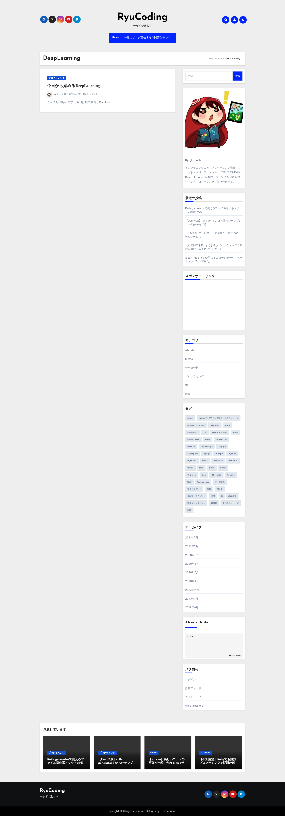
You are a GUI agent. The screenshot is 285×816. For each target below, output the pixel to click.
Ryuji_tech (58, 94)
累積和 (214, 503)
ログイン (190, 679)
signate (191, 475)
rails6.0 (233, 461)
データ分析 (192, 367)
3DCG (190, 418)
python (232, 453)
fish (235, 432)
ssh (204, 475)
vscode (231, 475)
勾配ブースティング (196, 496)
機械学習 (232, 496)
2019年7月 (191, 598)
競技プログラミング (196, 503)
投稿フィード (193, 688)
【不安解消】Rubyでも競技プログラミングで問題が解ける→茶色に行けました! (217, 763)
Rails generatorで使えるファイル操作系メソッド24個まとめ (65, 763)
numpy (219, 453)
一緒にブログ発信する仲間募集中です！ (148, 37)
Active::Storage (196, 425)
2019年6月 (191, 607)
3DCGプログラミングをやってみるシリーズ (218, 418)
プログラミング (56, 78)
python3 (191, 461)
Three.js (216, 475)
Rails (205, 461)
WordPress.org (194, 705)
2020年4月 (192, 581)
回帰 (213, 496)
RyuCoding (142, 17)
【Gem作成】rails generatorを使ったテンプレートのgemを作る (117, 763)
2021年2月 (191, 546)
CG (205, 432)
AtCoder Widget (235, 655)
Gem (207, 439)
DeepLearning (219, 432)
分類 (209, 489)
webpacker (203, 482)
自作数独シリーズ (230, 503)
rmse (190, 468)
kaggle (222, 446)
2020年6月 (192, 563)
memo (189, 359)
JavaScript (207, 446)
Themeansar (168, 811)
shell (223, 468)
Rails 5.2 (218, 461)
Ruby (211, 468)
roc (201, 468)
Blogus (151, 811)
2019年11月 (192, 589)
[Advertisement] (214, 306)
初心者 (220, 489)
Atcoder (190, 350)
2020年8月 (192, 555)
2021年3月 (191, 537)
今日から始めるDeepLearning (73, 86)
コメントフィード (196, 697)
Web (189, 482)
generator (221, 439)
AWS (227, 425)
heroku (191, 446)
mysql (207, 453)
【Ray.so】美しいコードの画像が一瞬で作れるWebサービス (167, 763)
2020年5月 (192, 572)
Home (115, 37)
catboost (192, 432)
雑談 (187, 393)
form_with (193, 439)
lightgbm (192, 453)
